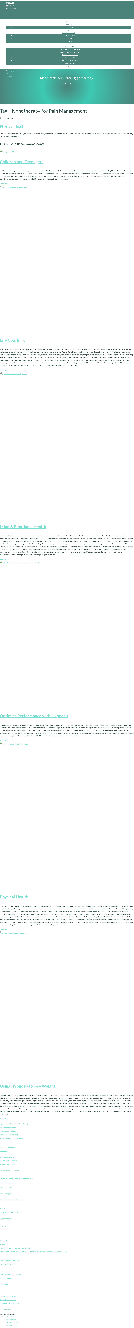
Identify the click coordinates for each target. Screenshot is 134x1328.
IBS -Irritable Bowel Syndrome (12, 1200)
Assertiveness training (9, 1135)
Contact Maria (12, 8)
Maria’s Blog (11, 1320)
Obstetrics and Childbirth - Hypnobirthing (16, 1178)
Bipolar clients (5, 1309)
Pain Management (7, 1194)
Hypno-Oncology (6, 1187)
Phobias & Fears (6, 1278)
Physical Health (70, 57)
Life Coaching (70, 63)
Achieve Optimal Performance (70, 52)
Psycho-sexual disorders (9, 1261)
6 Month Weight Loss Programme (70, 49)
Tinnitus (3, 1209)
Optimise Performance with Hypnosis (34, 715)
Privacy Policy (11, 1325)
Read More (4, 184)
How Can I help (68, 46)
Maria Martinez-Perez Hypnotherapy (66, 78)
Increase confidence (8, 1131)
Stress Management (8, 1127)
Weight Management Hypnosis (12, 1138)
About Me (68, 25)
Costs (70, 38)
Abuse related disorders (9, 1303)
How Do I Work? (68, 33)
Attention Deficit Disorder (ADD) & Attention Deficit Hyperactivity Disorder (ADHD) (33, 1252)
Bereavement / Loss (8, 1296)
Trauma (3, 1244)
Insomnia (3, 1151)
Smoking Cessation (7, 1157)
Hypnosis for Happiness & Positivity (14, 1124)
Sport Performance (7, 1147)
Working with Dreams (8, 1161)
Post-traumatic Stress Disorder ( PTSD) (15, 1248)
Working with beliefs (8, 1164)
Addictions (4, 1284)
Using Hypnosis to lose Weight (27, 1086)
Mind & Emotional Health (70, 55)
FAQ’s (70, 41)
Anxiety (3, 1226)
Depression (4, 1241)
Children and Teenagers (70, 60)
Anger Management (8, 1300)
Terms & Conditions (13, 1322)
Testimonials (70, 27)
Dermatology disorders (9, 1212)
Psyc (8, 1264)
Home (68, 22)
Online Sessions (70, 35)
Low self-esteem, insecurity (11, 1274)
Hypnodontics (5, 1219)
